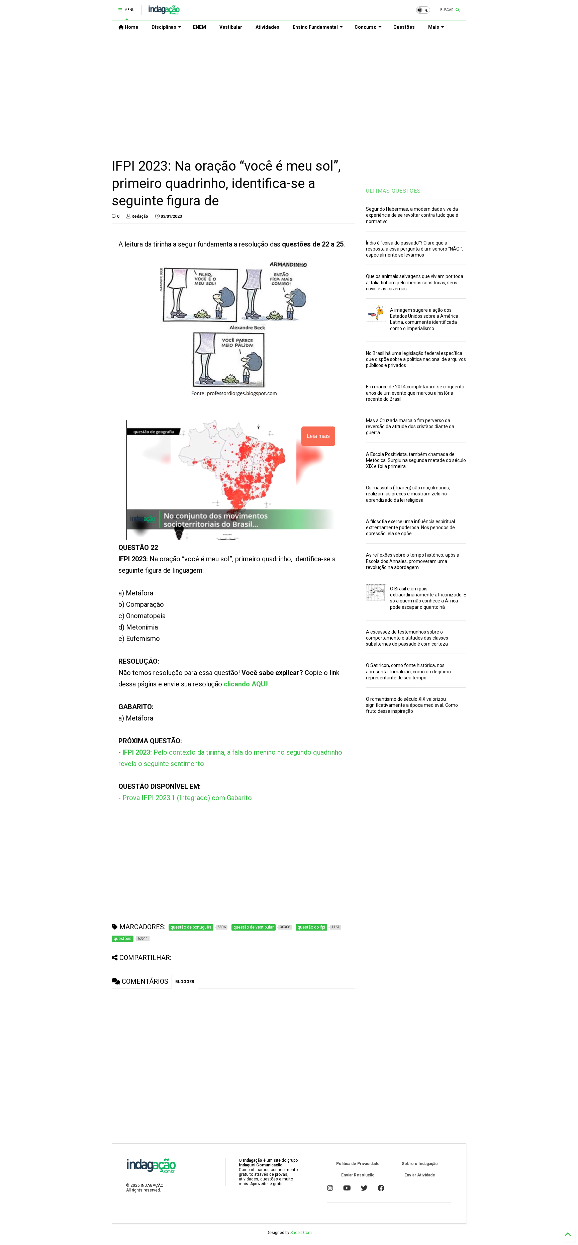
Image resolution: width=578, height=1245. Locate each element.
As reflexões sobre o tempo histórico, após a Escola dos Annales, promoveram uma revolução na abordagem (412, 561)
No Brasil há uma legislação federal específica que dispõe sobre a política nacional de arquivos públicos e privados (416, 359)
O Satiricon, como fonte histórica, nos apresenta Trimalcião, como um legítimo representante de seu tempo (408, 671)
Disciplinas (164, 27)
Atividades (267, 27)
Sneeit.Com (301, 1232)
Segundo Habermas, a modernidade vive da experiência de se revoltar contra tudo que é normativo (412, 215)
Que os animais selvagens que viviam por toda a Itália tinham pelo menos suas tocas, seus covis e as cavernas (414, 282)
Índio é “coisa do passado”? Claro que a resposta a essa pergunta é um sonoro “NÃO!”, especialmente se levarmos (414, 249)
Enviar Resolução (358, 1175)
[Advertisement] (289, 90)
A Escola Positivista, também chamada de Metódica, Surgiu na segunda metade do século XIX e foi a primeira (416, 460)
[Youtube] (347, 1188)
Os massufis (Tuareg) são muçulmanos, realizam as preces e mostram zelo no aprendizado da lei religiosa (408, 493)
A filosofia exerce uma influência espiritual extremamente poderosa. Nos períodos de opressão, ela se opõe (410, 527)
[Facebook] (381, 1188)
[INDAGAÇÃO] (164, 12)
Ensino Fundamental (315, 27)
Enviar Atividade (419, 1175)
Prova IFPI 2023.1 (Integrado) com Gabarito (187, 798)
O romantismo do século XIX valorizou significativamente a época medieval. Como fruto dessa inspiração (412, 705)
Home (131, 27)
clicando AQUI (245, 684)
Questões (404, 27)
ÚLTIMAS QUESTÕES (393, 191)
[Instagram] (330, 1188)
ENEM (199, 27)
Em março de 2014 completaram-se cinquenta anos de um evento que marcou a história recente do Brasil (415, 392)
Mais (433, 27)
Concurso (366, 27)
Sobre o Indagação (420, 1163)
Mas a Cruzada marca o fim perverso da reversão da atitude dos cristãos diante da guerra (410, 426)
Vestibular (230, 27)
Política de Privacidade (358, 1163)
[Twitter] (364, 1188)
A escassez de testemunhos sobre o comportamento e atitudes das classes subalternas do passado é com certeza (407, 638)
